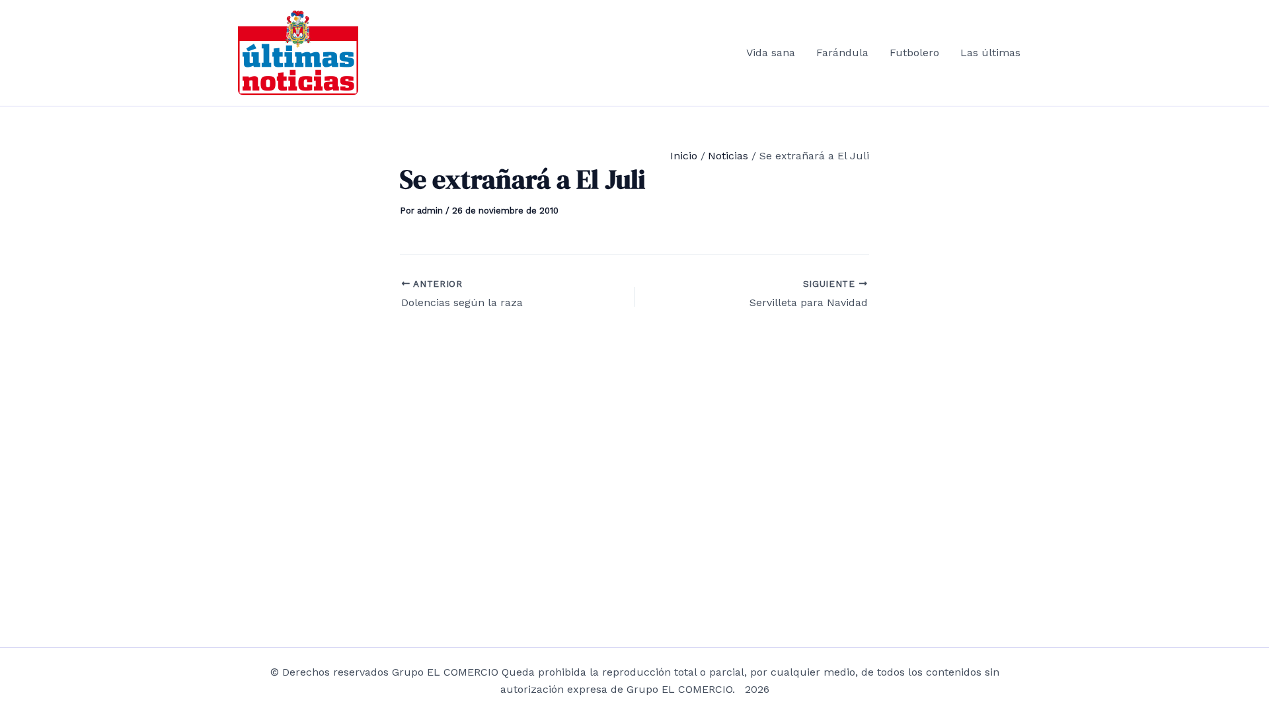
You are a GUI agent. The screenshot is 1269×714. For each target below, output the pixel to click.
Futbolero (914, 52)
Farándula (842, 52)
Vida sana (770, 52)
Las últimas (990, 52)
